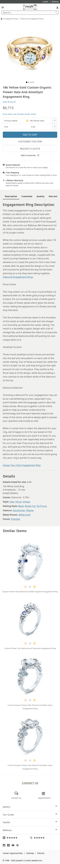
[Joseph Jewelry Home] (1, 19)
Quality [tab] (41, 196)
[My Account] (57, 7)
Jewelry (6, 806)
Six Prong (42, 506)
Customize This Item (30, 141)
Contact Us (30, 783)
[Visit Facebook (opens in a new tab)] (9, 845)
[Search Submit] (56, 12)
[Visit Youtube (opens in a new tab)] (14, 845)
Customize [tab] (26, 196)
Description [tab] (11, 196)
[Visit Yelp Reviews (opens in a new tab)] (43, 837)
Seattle (6, 822)
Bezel (21, 506)
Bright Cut (30, 506)
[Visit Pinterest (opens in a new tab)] (18, 845)
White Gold (24, 514)
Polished (15, 519)
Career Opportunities (13, 853)
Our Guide (8, 814)
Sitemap (30, 853)
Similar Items (15, 530)
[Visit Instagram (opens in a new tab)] (5, 845)
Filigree (30, 510)
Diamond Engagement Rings (18, 276)
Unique (26, 501)
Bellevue (7, 830)
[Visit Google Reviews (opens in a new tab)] (16, 837)
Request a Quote (30, 148)
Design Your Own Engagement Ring (22, 465)
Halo (11, 501)
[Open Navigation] (2, 7)
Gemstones (19, 510)
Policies (40, 853)
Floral (18, 501)
